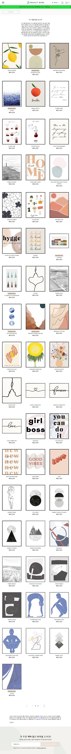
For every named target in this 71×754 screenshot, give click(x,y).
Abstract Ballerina (59, 70)
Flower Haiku (59, 108)
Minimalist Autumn (59, 331)
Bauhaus (59, 548)
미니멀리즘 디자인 (39, 719)
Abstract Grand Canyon (35, 333)
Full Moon (35, 512)
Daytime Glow (59, 219)
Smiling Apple (35, 108)
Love (59, 476)
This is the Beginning (59, 146)
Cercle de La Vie (12, 369)
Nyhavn (59, 257)
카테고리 (10, 12)
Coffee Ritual (35, 146)
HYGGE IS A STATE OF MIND (12, 255)
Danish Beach (12, 583)
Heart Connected (35, 405)
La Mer (12, 110)
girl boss (35, 440)
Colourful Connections (35, 655)
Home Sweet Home (35, 182)
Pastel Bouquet (59, 369)
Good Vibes (35, 476)
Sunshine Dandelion (35, 369)
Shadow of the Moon (35, 583)
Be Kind (35, 255)
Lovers (35, 293)
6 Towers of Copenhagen (11, 295)
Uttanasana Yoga (35, 619)
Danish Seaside (11, 182)
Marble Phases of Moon (59, 512)
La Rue (12, 693)
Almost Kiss (11, 405)
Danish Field (59, 293)
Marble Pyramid (12, 548)
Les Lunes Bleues (12, 333)
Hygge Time (35, 219)
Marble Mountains (35, 548)
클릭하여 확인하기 (41, 748)
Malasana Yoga (59, 619)
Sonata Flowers (12, 219)
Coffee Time (11, 146)
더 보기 (12, 722)
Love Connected (12, 440)
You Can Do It (59, 440)
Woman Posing (12, 512)
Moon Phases (59, 583)
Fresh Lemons (12, 70)
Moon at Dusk (12, 619)
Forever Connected (59, 405)
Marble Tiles (59, 655)
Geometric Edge (35, 72)
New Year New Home (12, 476)
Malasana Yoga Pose (12, 655)
